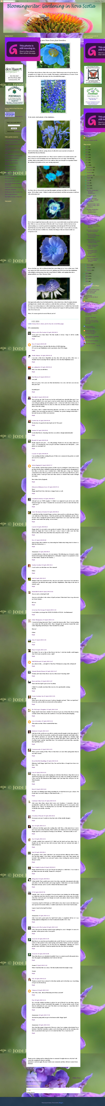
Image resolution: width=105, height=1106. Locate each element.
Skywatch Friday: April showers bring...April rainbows (93, 205)
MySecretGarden (90, 330)
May (88, 185)
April (88, 188)
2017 (87, 147)
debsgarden (35, 878)
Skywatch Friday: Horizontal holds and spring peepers (93, 235)
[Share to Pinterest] (38, 321)
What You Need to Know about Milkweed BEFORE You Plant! (91, 322)
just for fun (48, 323)
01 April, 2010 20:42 (49, 815)
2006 (87, 281)
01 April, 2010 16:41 (40, 789)
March (89, 265)
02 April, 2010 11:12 (44, 915)
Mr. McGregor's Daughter (39, 709)
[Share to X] (35, 321)
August (89, 177)
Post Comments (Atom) (40, 1081)
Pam (33, 1000)
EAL (33, 978)
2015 (87, 152)
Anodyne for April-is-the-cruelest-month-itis (93, 215)
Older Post (76, 1078)
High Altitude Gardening (92, 336)
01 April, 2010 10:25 (40, 578)
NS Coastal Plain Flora (11, 176)
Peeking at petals (91, 256)
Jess (33, 839)
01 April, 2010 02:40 (42, 397)
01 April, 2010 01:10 (46, 355)
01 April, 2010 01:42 (46, 367)
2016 (87, 149)
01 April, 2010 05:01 (42, 430)
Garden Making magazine (12, 158)
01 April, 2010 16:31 (40, 772)
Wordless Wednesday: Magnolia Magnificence (92, 192)
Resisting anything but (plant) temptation (93, 230)
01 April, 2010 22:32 (40, 839)
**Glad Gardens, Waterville (12, 139)
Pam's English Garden (38, 867)
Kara (33, 344)
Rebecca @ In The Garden (39, 332)
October (89, 172)
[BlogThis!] (34, 321)
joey (33, 825)
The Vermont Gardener (91, 340)
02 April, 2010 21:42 (41, 965)
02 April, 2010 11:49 (52, 927)
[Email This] (32, 321)
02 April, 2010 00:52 (44, 878)
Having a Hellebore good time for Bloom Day (93, 220)
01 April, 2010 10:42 (47, 591)
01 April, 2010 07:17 (46, 465)
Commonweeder (36, 749)
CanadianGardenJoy (37, 498)
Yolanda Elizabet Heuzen (38, 671)
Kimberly (34, 731)
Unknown (34, 990)
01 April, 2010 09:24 (53, 512)
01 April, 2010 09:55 (44, 551)
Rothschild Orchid (37, 591)
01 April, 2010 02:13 (44, 377)
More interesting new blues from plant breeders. (92, 260)
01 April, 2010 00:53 (52, 332)
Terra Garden (89, 301)
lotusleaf (34, 430)
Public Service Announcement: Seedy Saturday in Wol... (93, 241)
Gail (33, 578)
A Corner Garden (90, 343)
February (89, 267)
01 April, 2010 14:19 (43, 731)
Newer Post (30, 1078)
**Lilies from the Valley (11, 141)
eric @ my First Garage (38, 610)
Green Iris (34, 938)
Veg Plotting (88, 295)
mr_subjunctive (36, 367)
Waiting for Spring (90, 327)
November (90, 170)
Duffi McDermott (36, 661)
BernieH (34, 440)
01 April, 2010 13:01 (49, 696)
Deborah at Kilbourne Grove (39, 487)
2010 (87, 165)
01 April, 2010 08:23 (49, 498)
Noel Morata (35, 377)
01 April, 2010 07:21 (53, 487)
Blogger (61, 1102)
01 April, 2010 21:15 (40, 825)
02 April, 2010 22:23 (40, 978)
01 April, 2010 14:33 (46, 749)
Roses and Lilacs (36, 681)
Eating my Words (91, 195)
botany (34, 323)
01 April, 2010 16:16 (52, 761)
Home (53, 1078)
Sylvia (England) (36, 465)
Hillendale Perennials (10, 169)
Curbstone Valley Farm (38, 800)
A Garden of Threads (37, 815)
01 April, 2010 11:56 (40, 640)
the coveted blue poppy (58, 323)
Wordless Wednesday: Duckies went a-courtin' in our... (92, 211)
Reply (33, 338)
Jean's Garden (89, 326)
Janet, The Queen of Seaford (39, 512)
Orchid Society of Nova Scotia (13, 187)
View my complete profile (90, 140)
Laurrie (34, 527)
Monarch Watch (9, 173)
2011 (87, 162)
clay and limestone (90, 308)
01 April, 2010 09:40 (40, 540)
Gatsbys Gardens (36, 565)
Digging (87, 288)
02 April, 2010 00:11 (40, 852)
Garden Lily (35, 420)
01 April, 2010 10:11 (47, 565)
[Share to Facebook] (37, 321)
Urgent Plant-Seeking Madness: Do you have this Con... (93, 226)
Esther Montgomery (37, 619)
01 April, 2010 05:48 (42, 440)
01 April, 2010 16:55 (50, 800)
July (88, 180)
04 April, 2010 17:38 (44, 1015)
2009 (87, 273)
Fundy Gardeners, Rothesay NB (13, 155)
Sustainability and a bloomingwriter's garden (92, 252)
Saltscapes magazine (10, 189)
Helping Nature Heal (10, 166)
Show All (98, 345)
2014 (87, 154)
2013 (87, 157)
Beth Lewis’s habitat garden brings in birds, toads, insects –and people (92, 291)
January (89, 270)
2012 (87, 160)
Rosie (33, 789)
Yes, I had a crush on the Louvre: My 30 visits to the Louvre (92, 304)
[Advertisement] (53, 1071)
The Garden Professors (11, 194)
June (88, 183)
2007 (87, 278)
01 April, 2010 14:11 (47, 721)
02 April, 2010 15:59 (43, 938)
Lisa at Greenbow (37, 721)
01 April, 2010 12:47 (47, 661)
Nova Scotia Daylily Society (12, 181)
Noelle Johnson (36, 355)
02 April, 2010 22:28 (42, 990)
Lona (33, 772)
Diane (33, 649)
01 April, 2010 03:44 (44, 420)
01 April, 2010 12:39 (41, 649)
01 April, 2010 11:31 (48, 619)
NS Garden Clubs (9, 178)
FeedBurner (17, 131)
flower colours (40, 323)
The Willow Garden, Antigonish (13, 196)
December (90, 167)
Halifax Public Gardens (11, 160)
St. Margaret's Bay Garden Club (13, 192)
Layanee (34, 453)
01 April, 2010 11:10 (50, 610)
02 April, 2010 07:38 (39, 892)
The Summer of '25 (90, 337)
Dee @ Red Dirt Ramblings (39, 761)
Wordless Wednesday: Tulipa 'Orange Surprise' (92, 246)
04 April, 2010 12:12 (40, 1000)
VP (33, 892)
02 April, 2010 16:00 (43, 953)
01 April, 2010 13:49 (52, 709)
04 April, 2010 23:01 (44, 1025)
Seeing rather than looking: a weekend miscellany (92, 200)
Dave (33, 540)
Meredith (34, 397)
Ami (33, 852)
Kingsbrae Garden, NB (11, 171)
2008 (87, 276)
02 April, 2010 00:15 (49, 867)
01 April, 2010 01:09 (40, 344)
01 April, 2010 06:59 (42, 453)
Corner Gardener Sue (38, 696)
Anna (33, 640)
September (90, 175)
